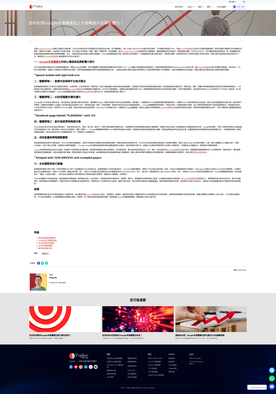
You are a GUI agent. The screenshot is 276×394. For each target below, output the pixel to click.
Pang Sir (53, 277)
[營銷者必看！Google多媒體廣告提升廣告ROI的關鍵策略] (211, 319)
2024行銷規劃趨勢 (45, 245)
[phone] (91, 367)
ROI (148, 149)
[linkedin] (86, 367)
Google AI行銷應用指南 (47, 240)
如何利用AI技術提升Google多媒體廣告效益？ (122, 335)
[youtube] (76, 367)
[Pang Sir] (38, 282)
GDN (127, 48)
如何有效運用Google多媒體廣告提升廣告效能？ (50, 335)
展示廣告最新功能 (45, 248)
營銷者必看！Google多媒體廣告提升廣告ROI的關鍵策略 (199, 335)
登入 (244, 2)
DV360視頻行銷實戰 (46, 243)
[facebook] (71, 367)
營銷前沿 (45, 253)
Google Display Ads (45, 48)
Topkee (37, 149)
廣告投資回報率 (88, 91)
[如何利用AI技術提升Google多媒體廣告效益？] (138, 319)
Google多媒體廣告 (187, 48)
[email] (96, 367)
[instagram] (81, 367)
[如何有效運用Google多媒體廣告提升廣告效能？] (65, 319)
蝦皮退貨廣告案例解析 (47, 238)
